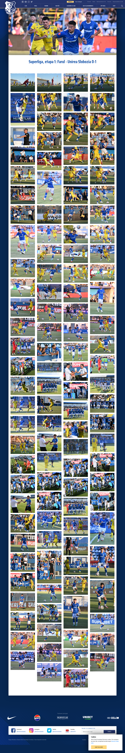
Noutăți (57, 6)
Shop (114, 6)
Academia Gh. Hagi (71, 6)
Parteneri (89, 1)
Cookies (84, 739)
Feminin (46, 6)
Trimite (109, 731)
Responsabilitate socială (118, 1)
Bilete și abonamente (88, 6)
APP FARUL (103, 6)
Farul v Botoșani (78, 1)
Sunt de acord (99, 747)
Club (26, 6)
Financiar (109, 1)
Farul (35, 6)
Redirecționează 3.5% (101, 1)
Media (94, 1)
